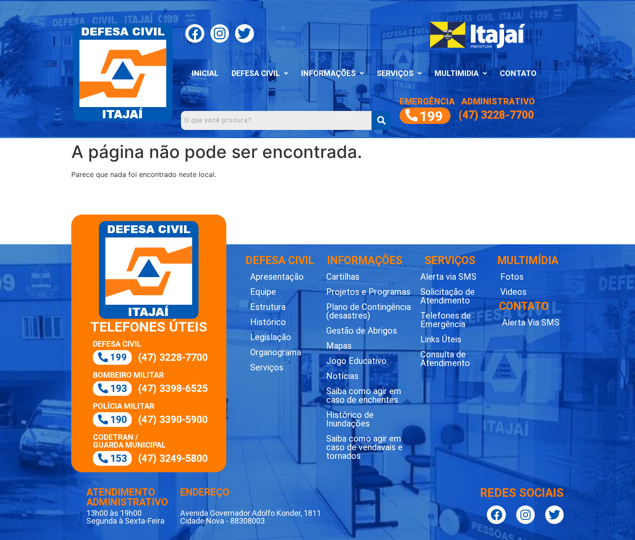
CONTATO (518, 73)
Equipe (263, 292)
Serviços (266, 367)
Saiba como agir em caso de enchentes (363, 395)
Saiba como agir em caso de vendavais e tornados (364, 447)
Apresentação (277, 277)
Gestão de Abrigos (361, 330)
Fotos (512, 277)
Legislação (270, 337)
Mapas (339, 346)
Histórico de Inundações (350, 419)
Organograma (275, 352)
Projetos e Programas (368, 292)
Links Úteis (440, 339)
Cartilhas (342, 277)
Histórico (268, 322)
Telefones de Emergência (445, 319)
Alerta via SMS (448, 277)
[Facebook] (194, 33)
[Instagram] (219, 33)
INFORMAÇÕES (328, 73)
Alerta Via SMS (530, 322)
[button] (260, 73)
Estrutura (268, 307)
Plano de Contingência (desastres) (368, 311)
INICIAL (205, 73)
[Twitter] (244, 33)
